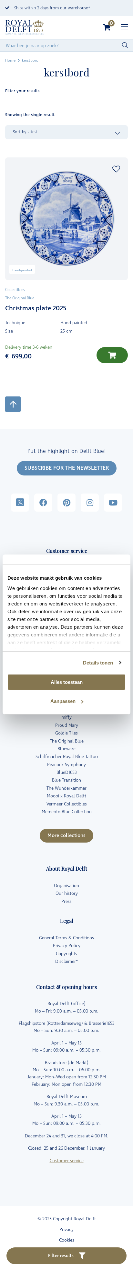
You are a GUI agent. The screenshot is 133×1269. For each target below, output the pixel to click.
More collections (66, 835)
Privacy (66, 1229)
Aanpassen (63, 701)
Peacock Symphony (66, 765)
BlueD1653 (66, 772)
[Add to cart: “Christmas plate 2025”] (112, 355)
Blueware (66, 749)
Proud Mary (66, 725)
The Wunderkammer (66, 788)
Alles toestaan (67, 682)
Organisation (66, 886)
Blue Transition (66, 780)
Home (10, 60)
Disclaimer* (66, 961)
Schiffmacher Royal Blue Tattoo (67, 757)
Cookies (66, 1240)
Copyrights (66, 954)
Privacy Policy (66, 946)
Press (66, 901)
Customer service (67, 1161)
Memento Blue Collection (67, 812)
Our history (67, 893)
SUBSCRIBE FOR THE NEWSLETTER (67, 468)
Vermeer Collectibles (66, 804)
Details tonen (98, 662)
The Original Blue (67, 741)
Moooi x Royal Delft (66, 796)
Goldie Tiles (66, 733)
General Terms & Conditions (66, 938)
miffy (66, 717)
